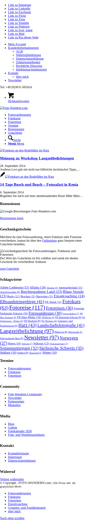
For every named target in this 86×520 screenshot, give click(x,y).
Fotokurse (14, 372)
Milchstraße (75, 332)
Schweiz (27, 343)
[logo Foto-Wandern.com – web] (14, 108)
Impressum (15, 457)
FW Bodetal (32, 320)
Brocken (28, 296)
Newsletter (15, 80)
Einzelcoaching (69, 296)
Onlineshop (49, 240)
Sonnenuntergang (19, 348)
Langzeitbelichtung (27, 331)
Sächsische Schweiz (61, 348)
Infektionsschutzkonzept (31, 69)
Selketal (41, 343)
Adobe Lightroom (14, 287)
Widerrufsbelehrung (28, 55)
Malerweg (60, 332)
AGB (19, 51)
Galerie (12, 427)
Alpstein (52, 288)
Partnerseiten (16, 401)
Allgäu (38, 287)
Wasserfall (35, 353)
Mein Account (17, 44)
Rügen (14, 343)
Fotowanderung (45, 313)
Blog (11, 424)
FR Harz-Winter (29, 317)
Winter (49, 352)
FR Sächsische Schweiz (68, 317)
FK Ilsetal (53, 302)
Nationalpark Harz (11, 338)
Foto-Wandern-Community (25, 394)
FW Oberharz (49, 321)
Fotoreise (27, 307)
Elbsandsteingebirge (22, 301)
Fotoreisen (59, 308)
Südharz (8, 352)
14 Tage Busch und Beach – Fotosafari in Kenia (39, 184)
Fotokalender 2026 (20, 431)
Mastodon (14, 405)
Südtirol (22, 352)
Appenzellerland (70, 287)
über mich (22, 76)
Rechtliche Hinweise (29, 66)
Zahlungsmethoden (28, 62)
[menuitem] (47, 44)
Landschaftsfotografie (60, 325)
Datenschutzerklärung (30, 58)
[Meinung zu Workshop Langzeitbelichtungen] (24, 150)
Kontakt (13, 73)
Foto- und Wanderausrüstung (26, 434)
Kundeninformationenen (23, 47)
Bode (13, 296)
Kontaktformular (18, 453)
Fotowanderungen (19, 368)
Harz (27, 325)
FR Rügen (48, 317)
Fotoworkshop (70, 313)
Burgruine (44, 296)
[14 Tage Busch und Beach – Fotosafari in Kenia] (27, 176)
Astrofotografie (10, 292)
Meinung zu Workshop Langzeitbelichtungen (37, 158)
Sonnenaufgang (59, 343)
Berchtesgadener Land (41, 292)
